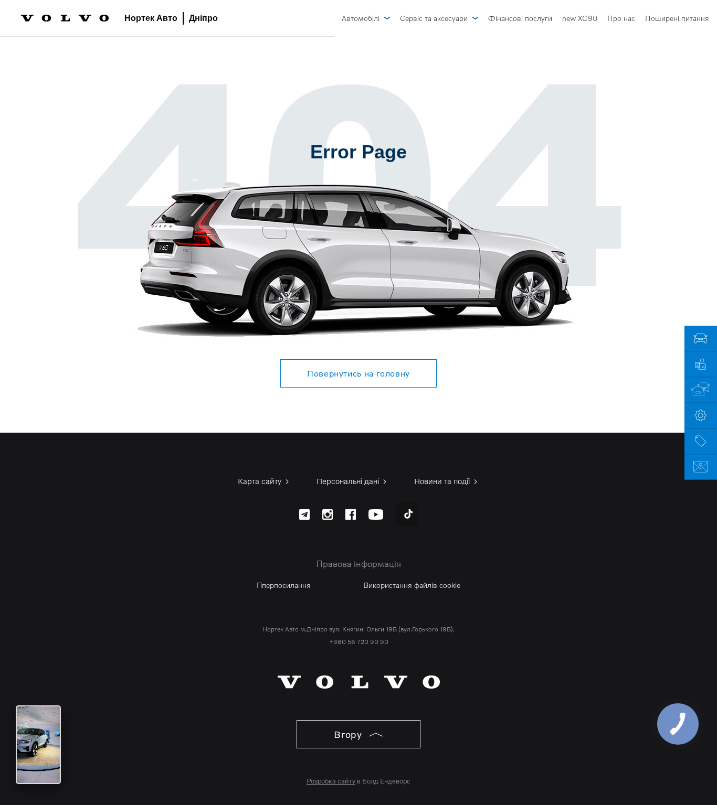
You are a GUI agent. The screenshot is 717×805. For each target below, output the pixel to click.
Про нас (621, 18)
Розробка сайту (331, 781)
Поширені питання (677, 18)
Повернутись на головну (358, 373)
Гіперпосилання (284, 585)
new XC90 (579, 18)
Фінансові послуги (520, 18)
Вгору (349, 734)
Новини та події (443, 481)
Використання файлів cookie (411, 585)
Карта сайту (260, 481)
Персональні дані (349, 481)
